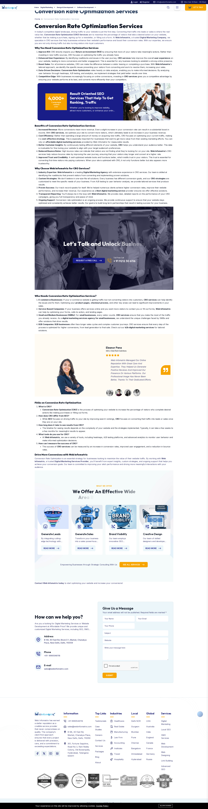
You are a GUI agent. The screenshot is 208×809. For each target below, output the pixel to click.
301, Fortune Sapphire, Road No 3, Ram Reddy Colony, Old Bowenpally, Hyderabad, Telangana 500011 (79, 749)
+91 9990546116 (75, 721)
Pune (133, 737)
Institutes (118, 748)
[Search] (168, 7)
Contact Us (100, 740)
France (149, 748)
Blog (97, 757)
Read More (49, 548)
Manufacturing (121, 732)
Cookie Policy (102, 806)
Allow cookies (165, 805)
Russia (149, 759)
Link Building (167, 760)
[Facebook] (37, 753)
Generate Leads (51, 534)
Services (99, 746)
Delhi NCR (136, 721)
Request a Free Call (86, 260)
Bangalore (136, 748)
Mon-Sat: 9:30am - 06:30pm (195, 2)
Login (135, 2)
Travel (117, 754)
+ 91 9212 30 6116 (124, 261)
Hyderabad (136, 759)
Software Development (85, 7)
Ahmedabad (136, 754)
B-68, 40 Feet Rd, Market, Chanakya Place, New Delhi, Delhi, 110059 (79, 735)
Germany (150, 754)
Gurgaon (135, 726)
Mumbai (135, 732)
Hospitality (119, 759)
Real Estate (119, 726)
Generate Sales (84, 534)
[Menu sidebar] (177, 7)
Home (36, 7)
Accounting (119, 743)
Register (146, 2)
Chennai (135, 743)
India (148, 732)
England (150, 737)
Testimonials (100, 721)
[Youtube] (50, 753)
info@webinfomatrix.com (166, 2)
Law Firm (118, 737)
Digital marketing (46, 7)
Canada (149, 743)
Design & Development (65, 7)
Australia (150, 726)
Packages (99, 751)
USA (148, 721)
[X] (44, 753)
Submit (109, 675)
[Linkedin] (57, 753)
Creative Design (152, 534)
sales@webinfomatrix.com (79, 726)
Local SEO (166, 729)
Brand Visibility (118, 534)
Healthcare (119, 721)
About (98, 762)
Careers (98, 735)
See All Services (131, 564)
